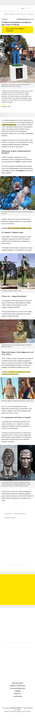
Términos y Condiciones (17, 685)
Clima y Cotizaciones (19, 8)
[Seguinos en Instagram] (20, 713)
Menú (32, 8)
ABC (4, 8)
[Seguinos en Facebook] (15, 713)
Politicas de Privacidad (17, 688)
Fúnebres (17, 691)
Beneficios (17, 693)
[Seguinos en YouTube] (18, 713)
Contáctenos (17, 696)
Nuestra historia (17, 683)
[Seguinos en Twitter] (17, 713)
